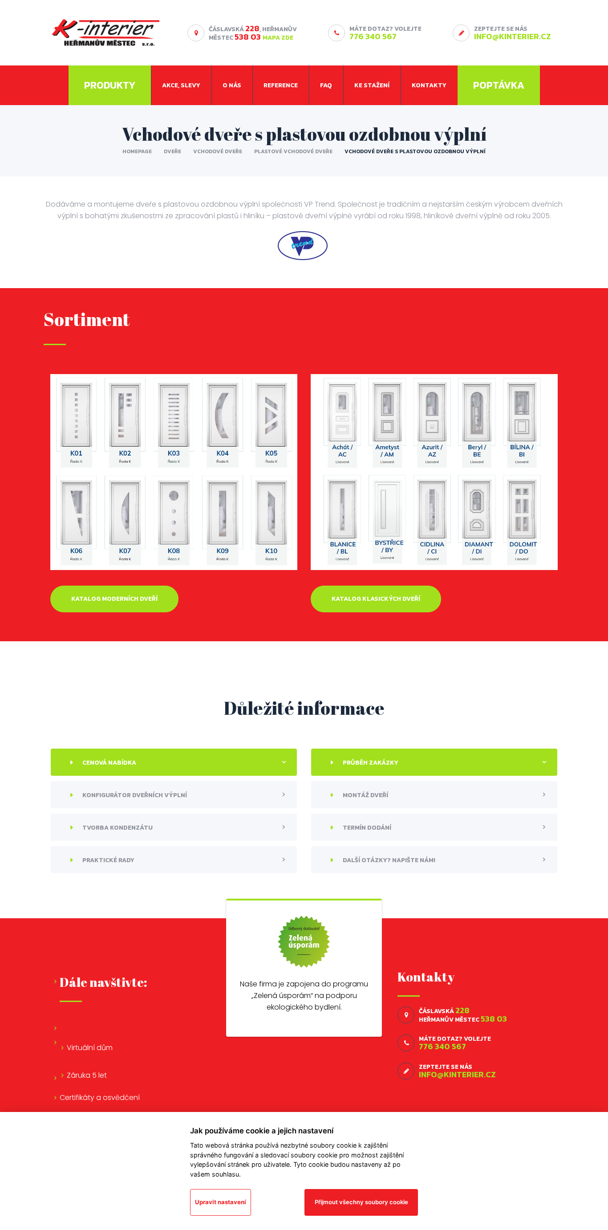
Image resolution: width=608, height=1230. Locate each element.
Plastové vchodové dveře (293, 151)
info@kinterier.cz (512, 36)
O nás (232, 85)
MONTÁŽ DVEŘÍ (364, 795)
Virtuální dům (90, 1048)
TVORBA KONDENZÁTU (117, 827)
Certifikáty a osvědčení (100, 1097)
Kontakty (429, 85)
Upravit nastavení (220, 1202)
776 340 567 (373, 36)
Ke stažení (371, 85)
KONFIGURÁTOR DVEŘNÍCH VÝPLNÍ (134, 795)
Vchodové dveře (217, 151)
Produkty (109, 85)
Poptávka (498, 85)
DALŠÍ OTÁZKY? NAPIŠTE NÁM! (388, 860)
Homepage (137, 151)
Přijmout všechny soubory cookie (361, 1202)
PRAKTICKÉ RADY (107, 860)
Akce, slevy (181, 85)
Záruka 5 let (87, 1075)
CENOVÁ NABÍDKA (108, 762)
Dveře (172, 151)
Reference (280, 85)
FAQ (326, 85)
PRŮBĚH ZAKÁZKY (369, 762)
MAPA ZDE (278, 37)
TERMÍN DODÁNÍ (366, 827)
